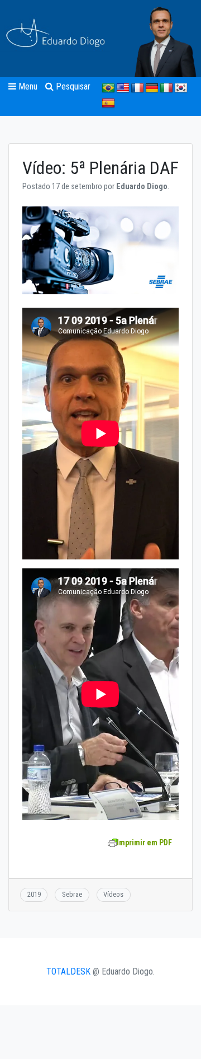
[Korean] (181, 88)
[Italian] (166, 88)
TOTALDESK (68, 971)
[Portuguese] (108, 88)
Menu (26, 86)
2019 (34, 894)
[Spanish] (108, 103)
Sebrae (72, 894)
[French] (137, 88)
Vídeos (113, 894)
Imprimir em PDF (144, 842)
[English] (123, 88)
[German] (152, 88)
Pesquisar (72, 86)
